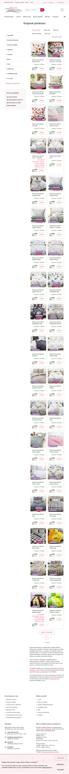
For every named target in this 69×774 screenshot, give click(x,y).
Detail (41, 68)
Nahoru (48, 642)
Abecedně (47, 33)
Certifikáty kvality (42, 707)
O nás (31, 2)
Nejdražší (55, 30)
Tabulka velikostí (11, 105)
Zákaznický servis (8, 2)
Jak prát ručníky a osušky (13, 102)
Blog (27, 2)
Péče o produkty (42, 702)
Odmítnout (60, 764)
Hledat (42, 10)
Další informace (47, 767)
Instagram (10, 747)
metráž (37, 670)
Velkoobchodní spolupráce (13, 717)
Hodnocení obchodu (43, 712)
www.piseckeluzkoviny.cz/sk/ (50, 752)
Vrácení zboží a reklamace (13, 704)
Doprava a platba (19, 2)
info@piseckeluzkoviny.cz (15, 737)
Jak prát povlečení (11, 97)
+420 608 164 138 (12, 732)
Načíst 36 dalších (47, 632)
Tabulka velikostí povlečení (45, 704)
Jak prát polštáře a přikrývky (14, 99)
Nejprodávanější (36, 33)
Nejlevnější (47, 30)
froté (31, 672)
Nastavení (60, 769)
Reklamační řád (10, 709)
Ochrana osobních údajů (13, 712)
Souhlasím (60, 758)
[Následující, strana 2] (47, 637)
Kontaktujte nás (54, 679)
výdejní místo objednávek (43, 729)
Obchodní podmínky (12, 707)
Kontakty (40, 715)
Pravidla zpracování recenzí (14, 715)
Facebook (10, 742)
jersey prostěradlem (42, 672)
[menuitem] (9, 16)
